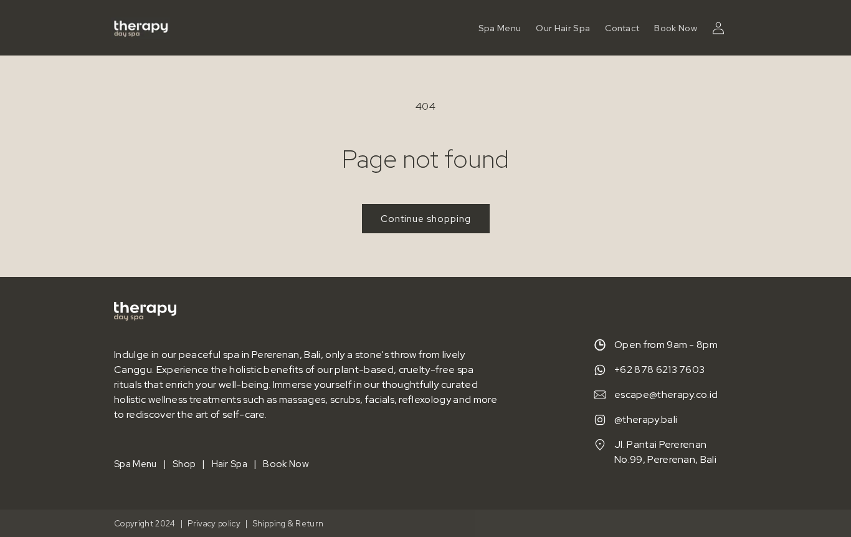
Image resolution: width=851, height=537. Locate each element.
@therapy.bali (645, 419)
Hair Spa (230, 464)
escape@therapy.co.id (666, 394)
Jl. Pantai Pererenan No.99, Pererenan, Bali (665, 452)
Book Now (675, 28)
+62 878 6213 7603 (659, 369)
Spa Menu (135, 464)
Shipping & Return (288, 523)
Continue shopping (426, 219)
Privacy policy (214, 523)
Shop (184, 464)
